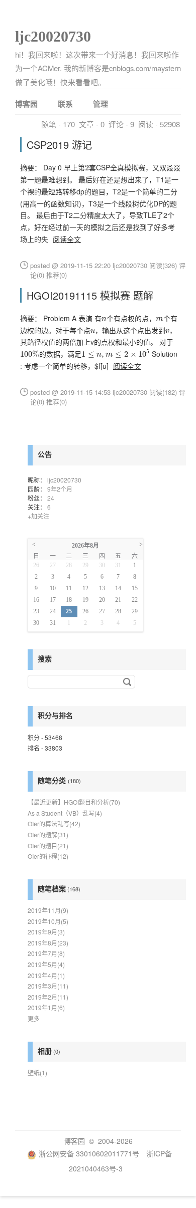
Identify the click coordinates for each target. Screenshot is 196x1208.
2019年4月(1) (46, 975)
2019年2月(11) (48, 997)
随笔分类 (52, 780)
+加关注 (38, 516)
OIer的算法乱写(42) (54, 823)
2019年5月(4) (46, 964)
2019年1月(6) (46, 1007)
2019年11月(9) (48, 910)
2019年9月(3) (46, 931)
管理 (100, 103)
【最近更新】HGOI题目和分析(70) (74, 802)
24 (50, 498)
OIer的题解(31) (48, 834)
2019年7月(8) (46, 953)
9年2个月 (59, 489)
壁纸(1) (37, 1072)
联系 (65, 103)
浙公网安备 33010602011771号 (89, 1153)
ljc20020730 (53, 36)
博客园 (26, 103)
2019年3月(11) (48, 986)
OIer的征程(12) (48, 856)
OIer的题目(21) (48, 845)
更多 (34, 1018)
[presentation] (87, 167)
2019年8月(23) (48, 942)
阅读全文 (67, 239)
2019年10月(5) (48, 921)
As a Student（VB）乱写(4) (65, 813)
